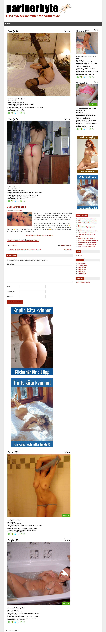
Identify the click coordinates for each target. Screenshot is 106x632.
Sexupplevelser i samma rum (86, 247)
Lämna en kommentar (65, 245)
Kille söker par (82, 264)
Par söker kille (82, 267)
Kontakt (8, 23)
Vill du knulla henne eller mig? (86, 239)
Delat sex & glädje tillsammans (87, 245)
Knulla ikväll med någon (83, 282)
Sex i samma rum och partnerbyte (88, 231)
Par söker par (13, 245)
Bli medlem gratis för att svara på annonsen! (39, 235)
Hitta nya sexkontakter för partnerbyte (33, 16)
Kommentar (11, 264)
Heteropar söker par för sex (86, 233)
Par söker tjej (81, 271)
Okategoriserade (82, 265)
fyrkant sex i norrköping (32, 240)
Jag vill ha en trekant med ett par (87, 243)
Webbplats (10, 296)
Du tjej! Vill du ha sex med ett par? (88, 241)
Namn (8, 286)
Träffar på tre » (68, 250)
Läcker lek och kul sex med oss (87, 219)
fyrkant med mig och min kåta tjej (16, 240)
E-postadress (11, 291)
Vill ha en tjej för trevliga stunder (87, 221)
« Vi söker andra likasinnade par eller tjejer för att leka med (24, 250)
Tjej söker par (82, 273)
